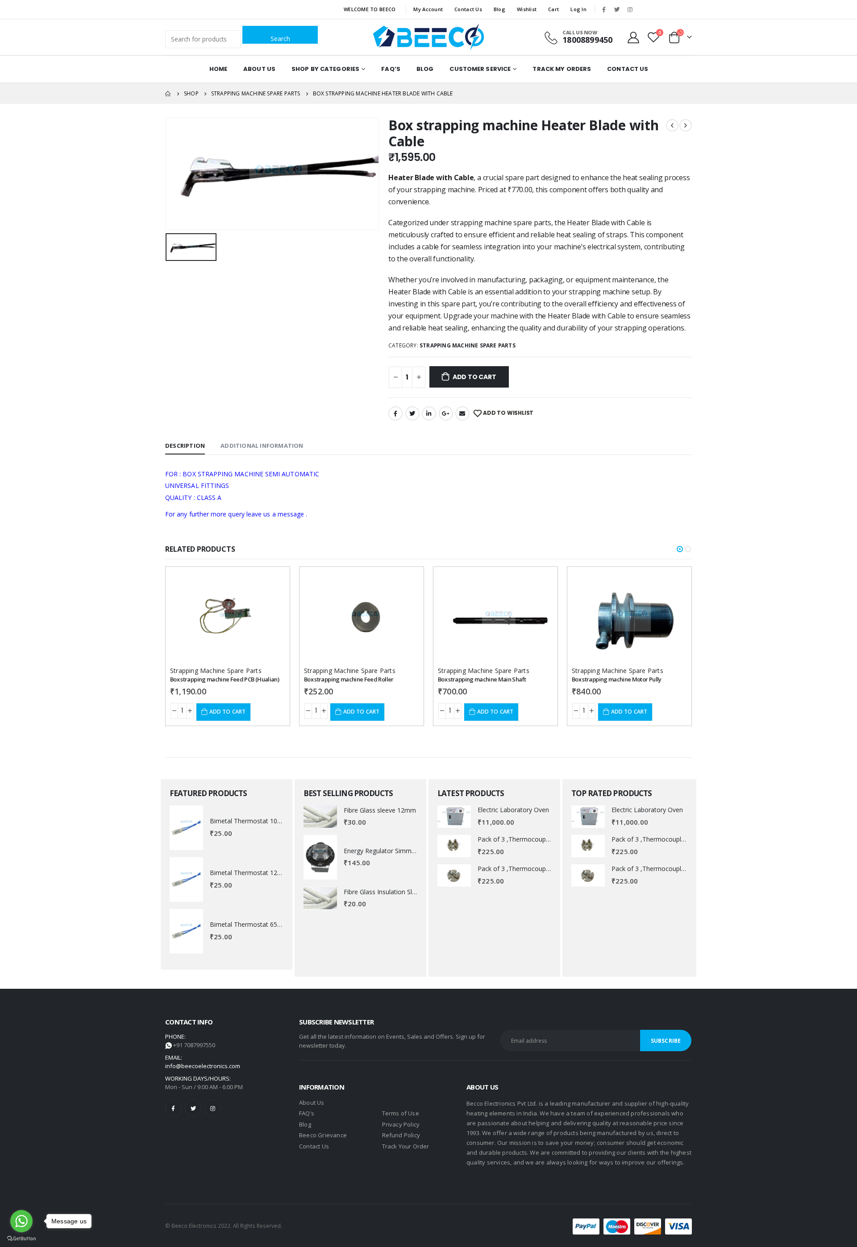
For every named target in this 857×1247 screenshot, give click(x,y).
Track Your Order (405, 1146)
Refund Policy (401, 1135)
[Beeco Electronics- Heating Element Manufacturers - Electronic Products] (428, 37)
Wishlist (527, 9)
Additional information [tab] (261, 446)
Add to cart (474, 376)
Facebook (395, 413)
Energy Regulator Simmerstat (386, 850)
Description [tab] (185, 446)
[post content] (227, 616)
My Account (428, 9)
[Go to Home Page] (168, 94)
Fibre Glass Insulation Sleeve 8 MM (394, 892)
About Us (259, 69)
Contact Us (468, 9)
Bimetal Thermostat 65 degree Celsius (265, 924)
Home (218, 69)
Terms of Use (400, 1113)
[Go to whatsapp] (21, 1221)
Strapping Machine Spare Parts (468, 345)
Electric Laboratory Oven (513, 809)
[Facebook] (604, 9)
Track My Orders (562, 69)
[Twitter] (617, 9)
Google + (446, 413)
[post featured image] (186, 827)
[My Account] (633, 37)
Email (462, 413)
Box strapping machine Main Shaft (482, 679)
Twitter (412, 413)
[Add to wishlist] (270, 581)
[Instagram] (630, 9)
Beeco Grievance (323, 1135)
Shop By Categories (325, 69)
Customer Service (480, 69)
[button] (680, 549)
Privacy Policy (401, 1124)
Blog (499, 9)
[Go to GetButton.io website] (21, 1238)
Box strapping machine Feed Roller (349, 679)
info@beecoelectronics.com (202, 1066)
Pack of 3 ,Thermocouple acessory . (530, 839)
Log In (578, 9)
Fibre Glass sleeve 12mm (380, 810)
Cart (553, 9)
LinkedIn (429, 413)
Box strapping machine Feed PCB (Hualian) (224, 679)
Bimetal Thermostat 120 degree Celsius (267, 872)
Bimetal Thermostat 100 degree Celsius (267, 821)
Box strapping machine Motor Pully (616, 679)
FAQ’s (390, 69)
